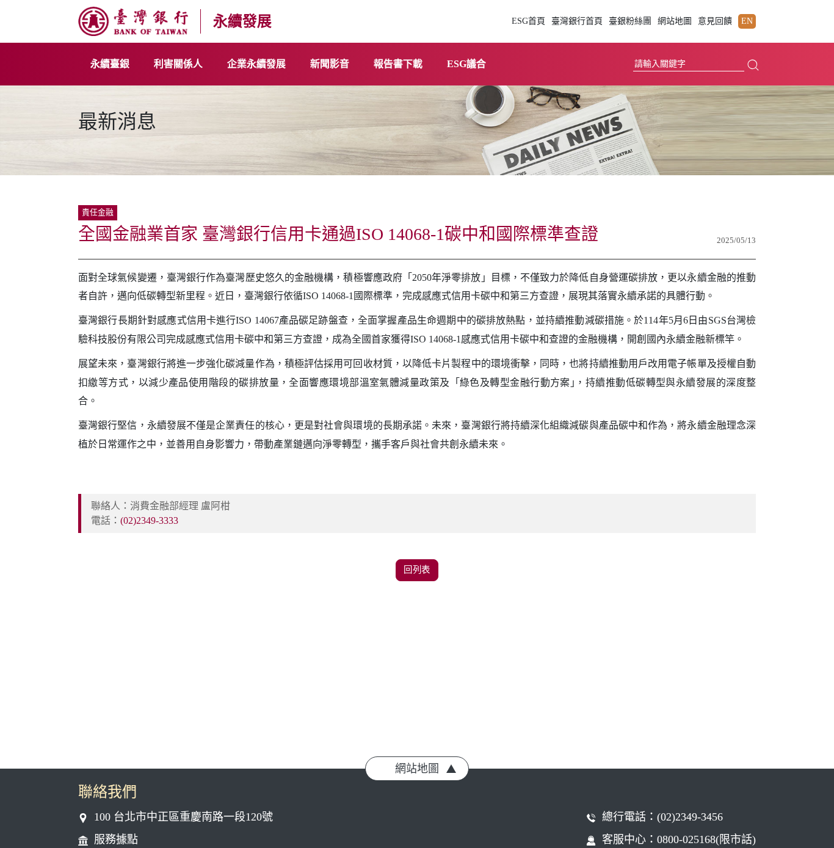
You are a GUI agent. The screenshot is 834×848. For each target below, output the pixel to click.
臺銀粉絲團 (630, 21)
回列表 (417, 569)
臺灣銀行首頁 (577, 21)
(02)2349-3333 (149, 520)
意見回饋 (715, 21)
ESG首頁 (528, 21)
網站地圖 (675, 21)
